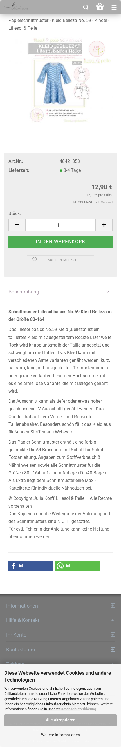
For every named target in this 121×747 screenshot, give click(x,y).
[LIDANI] (14, 7)
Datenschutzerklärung (78, 709)
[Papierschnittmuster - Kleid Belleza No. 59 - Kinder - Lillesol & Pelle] (60, 80)
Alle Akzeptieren (60, 720)
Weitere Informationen (60, 735)
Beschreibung (23, 292)
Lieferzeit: (18, 170)
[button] (30, 566)
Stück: (14, 213)
